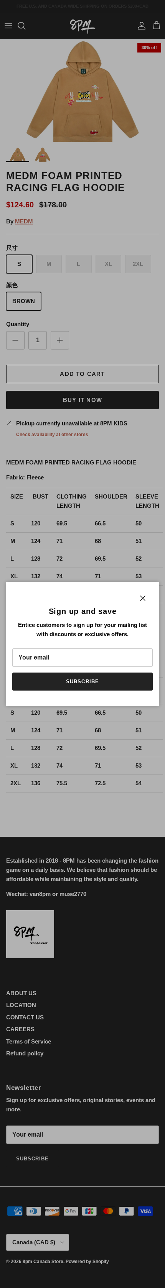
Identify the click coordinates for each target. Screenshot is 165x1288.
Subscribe (82, 681)
